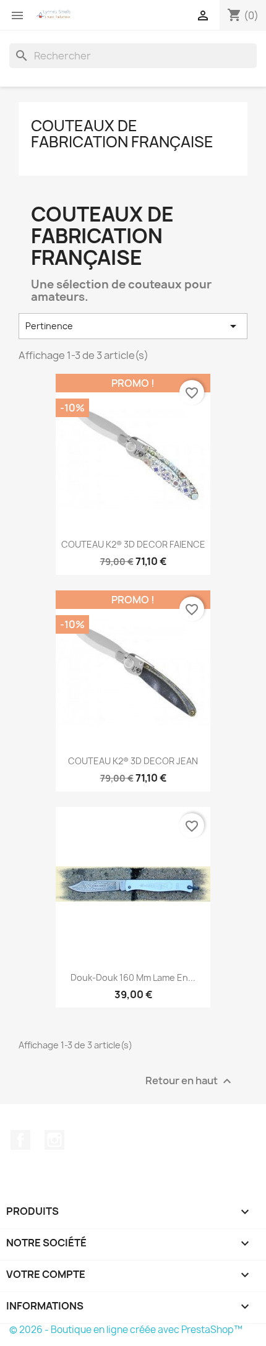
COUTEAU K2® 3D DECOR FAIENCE (133, 544)
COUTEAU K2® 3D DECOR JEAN (133, 761)
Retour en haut (189, 1081)
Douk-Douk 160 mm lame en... (133, 977)
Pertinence (133, 326)
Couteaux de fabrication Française (122, 133)
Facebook (20, 1140)
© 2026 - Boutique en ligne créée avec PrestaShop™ (125, 1329)
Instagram (54, 1140)
